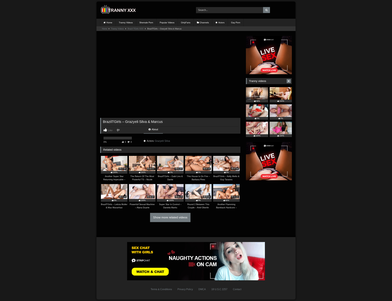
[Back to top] (382, 292)
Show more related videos (170, 217)
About (154, 129)
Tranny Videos (126, 22)
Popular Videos (167, 22)
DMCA (202, 289)
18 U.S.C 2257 (219, 289)
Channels (204, 22)
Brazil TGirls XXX (135, 29)
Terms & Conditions (161, 289)
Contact (237, 289)
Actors (221, 22)
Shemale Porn (146, 22)
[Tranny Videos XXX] (119, 10)
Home (109, 22)
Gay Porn (235, 22)
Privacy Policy (185, 289)
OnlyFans (185, 22)
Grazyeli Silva (162, 141)
